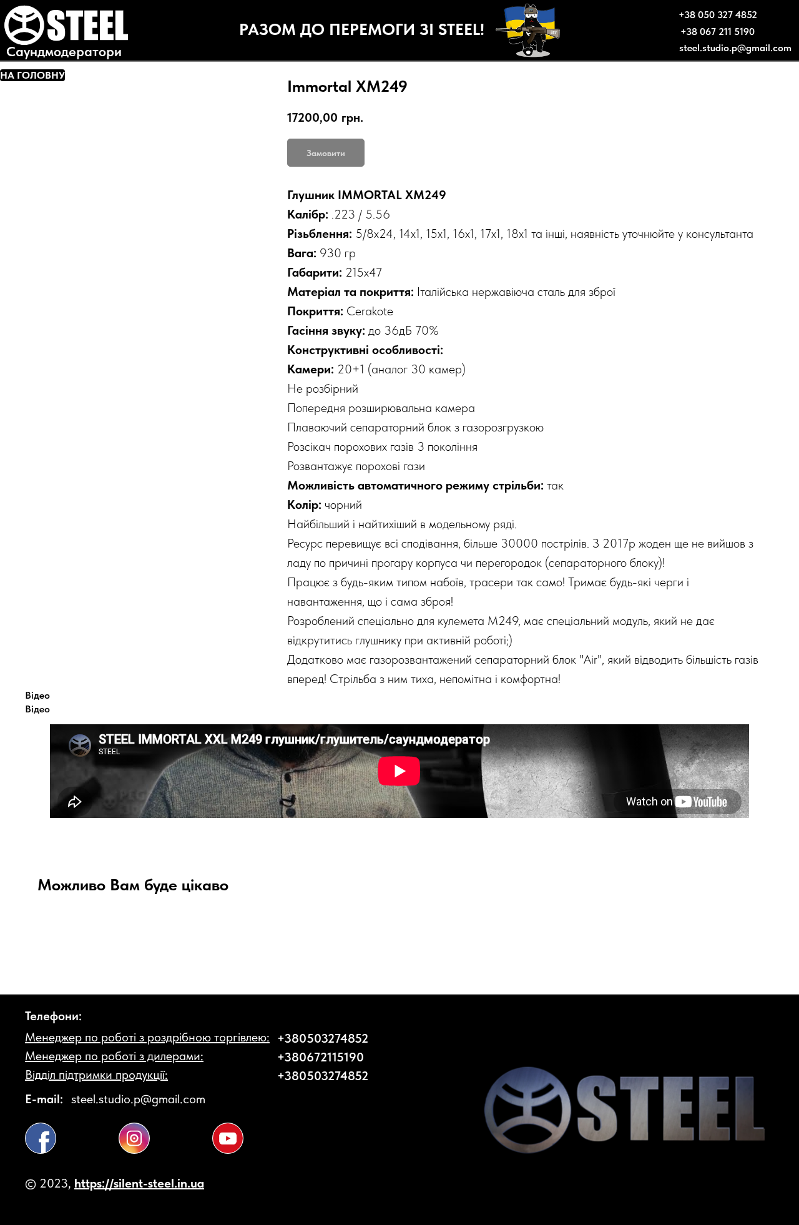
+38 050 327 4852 (718, 15)
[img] (40, 1138)
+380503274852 (322, 1038)
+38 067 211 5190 (717, 31)
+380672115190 (320, 1057)
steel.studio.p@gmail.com (735, 48)
